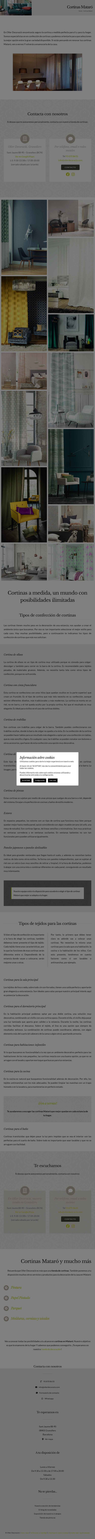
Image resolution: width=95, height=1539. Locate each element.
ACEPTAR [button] (26, 780)
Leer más (52, 780)
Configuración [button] (40, 780)
